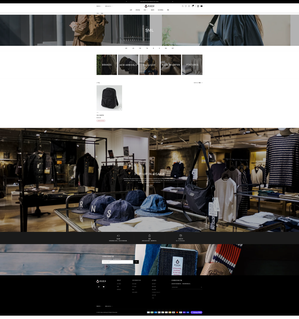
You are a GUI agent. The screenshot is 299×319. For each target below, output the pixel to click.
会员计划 (154, 295)
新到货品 (138, 10)
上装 (133, 48)
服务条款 (154, 286)
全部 (126, 48)
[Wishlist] (186, 6)
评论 (153, 298)
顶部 (98, 13)
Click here (149, 185)
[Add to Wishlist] (120, 109)
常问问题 (134, 283)
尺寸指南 (134, 286)
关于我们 (119, 283)
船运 (133, 289)
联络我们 (119, 289)
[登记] (201, 287)
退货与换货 (134, 292)
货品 (145, 10)
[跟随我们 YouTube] (201, 6)
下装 (147, 48)
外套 (140, 48)
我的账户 (154, 283)
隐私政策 (154, 289)
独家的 (152, 10)
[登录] (189, 6)
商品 (166, 48)
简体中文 (98, 6)
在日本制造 (160, 10)
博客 (168, 10)
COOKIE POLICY (156, 292)
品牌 (131, 10)
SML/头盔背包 (100, 115)
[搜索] (182, 6)
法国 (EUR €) (108, 6)
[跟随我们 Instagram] (198, 6)
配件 (173, 48)
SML (98, 112)
